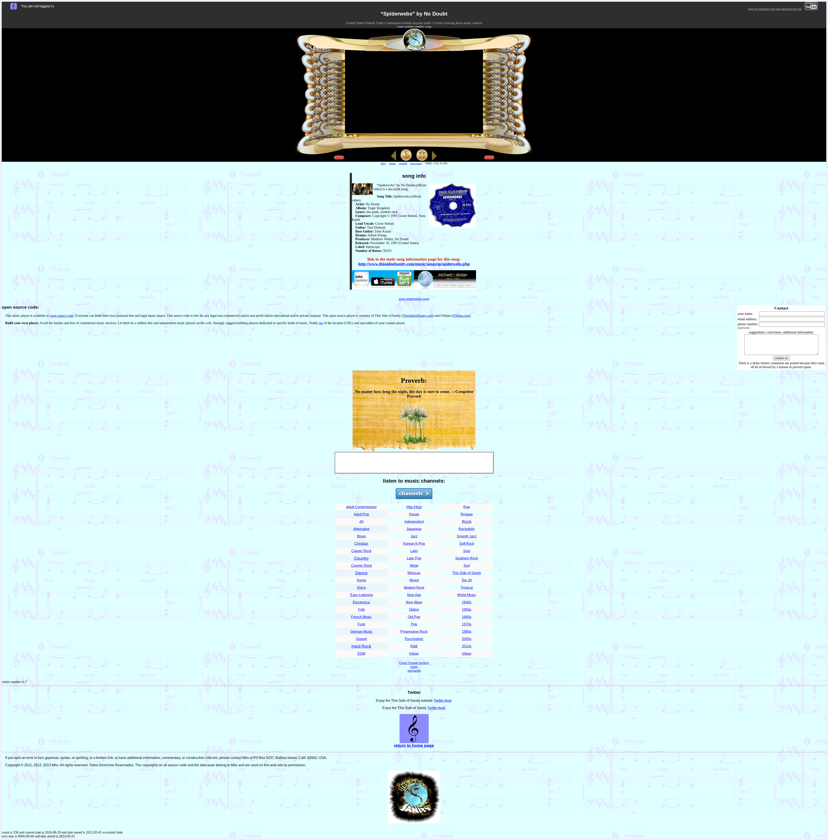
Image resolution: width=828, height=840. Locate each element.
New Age (414, 595)
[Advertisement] (414, 462)
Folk (361, 609)
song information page (414, 299)
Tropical (467, 587)
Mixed (414, 580)
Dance (361, 573)
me (321, 323)
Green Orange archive (414, 663)
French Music (361, 617)
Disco (361, 587)
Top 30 (466, 580)
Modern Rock (414, 587)
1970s (466, 624)
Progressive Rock (414, 631)
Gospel (361, 639)
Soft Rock (466, 543)
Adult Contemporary (361, 507)
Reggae (467, 514)
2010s (466, 646)
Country (361, 558)
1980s (466, 631)
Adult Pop (361, 514)
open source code (62, 315)
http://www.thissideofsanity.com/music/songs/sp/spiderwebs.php (414, 264)
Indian (414, 653)
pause (392, 163)
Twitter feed (442, 700)
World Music (466, 595)
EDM (361, 653)
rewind (403, 163)
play (383, 163)
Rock (467, 521)
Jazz (414, 536)
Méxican (414, 573)
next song (416, 163)
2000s (466, 639)
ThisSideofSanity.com (418, 315)
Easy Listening (361, 595)
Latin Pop (414, 558)
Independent (414, 521)
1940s (466, 602)
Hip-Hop (414, 507)
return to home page (414, 745)
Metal (414, 565)
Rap (466, 507)
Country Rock (361, 565)
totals (414, 667)
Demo (361, 580)
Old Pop (414, 617)
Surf (467, 565)
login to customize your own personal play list (774, 9)
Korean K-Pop (414, 543)
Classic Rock (361, 551)
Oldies (414, 609)
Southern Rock (466, 558)
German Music (361, 631)
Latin (414, 551)
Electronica (361, 602)
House (414, 514)
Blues (361, 536)
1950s (466, 609)
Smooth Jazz (467, 536)
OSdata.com (461, 315)
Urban (466, 653)
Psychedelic (414, 639)
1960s (466, 617)
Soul (466, 551)
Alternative (361, 529)
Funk (361, 624)
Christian (361, 543)
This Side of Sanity (466, 573)
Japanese (414, 529)
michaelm (414, 670)
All (361, 521)
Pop (414, 624)
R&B (414, 646)
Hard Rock (361, 646)
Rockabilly (467, 529)
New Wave (414, 602)
